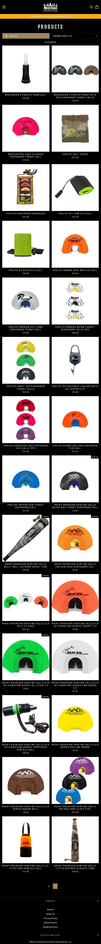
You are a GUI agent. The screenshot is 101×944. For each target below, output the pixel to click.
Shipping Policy (50, 927)
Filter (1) (13, 36)
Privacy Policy (50, 918)
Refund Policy (50, 922)
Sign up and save (50, 935)
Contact (50, 901)
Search (50, 909)
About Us (50, 914)
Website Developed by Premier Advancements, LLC (50, 942)
